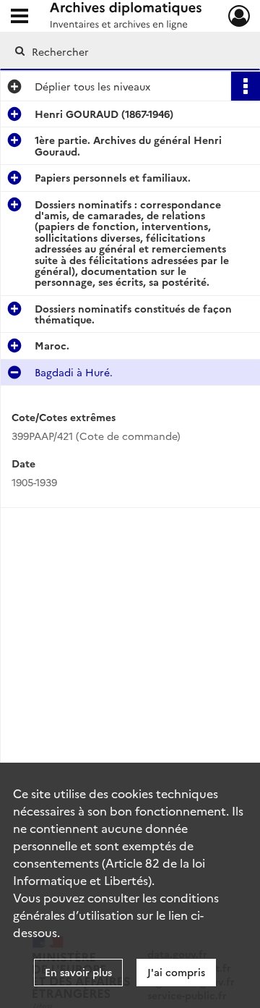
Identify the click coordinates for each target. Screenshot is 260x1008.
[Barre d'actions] (245, 86)
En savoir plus (78, 972)
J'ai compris (176, 972)
